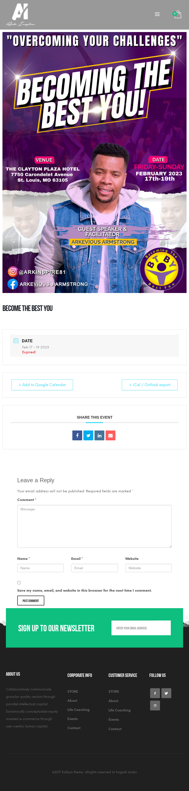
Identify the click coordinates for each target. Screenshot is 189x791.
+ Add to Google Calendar (42, 385)
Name (23, 559)
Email (77, 559)
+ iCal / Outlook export (150, 385)
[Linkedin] (99, 435)
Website (132, 559)
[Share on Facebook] (77, 435)
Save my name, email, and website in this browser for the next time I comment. (84, 590)
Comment (26, 500)
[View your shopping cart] (177, 15)
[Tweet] (88, 435)
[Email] (110, 435)
